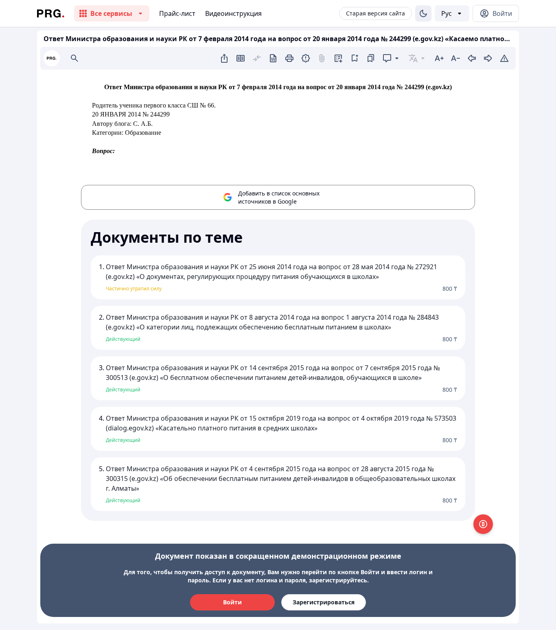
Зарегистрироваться (324, 602)
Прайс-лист (177, 13)
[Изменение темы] (423, 13)
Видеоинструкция (233, 13)
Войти (232, 602)
